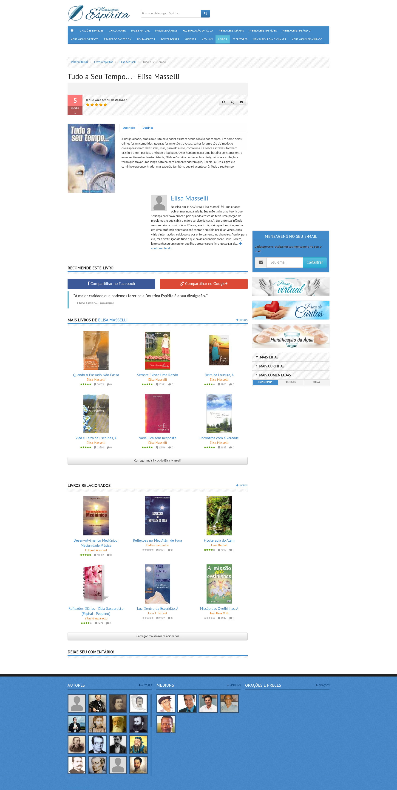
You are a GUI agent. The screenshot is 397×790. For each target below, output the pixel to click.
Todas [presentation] (316, 382)
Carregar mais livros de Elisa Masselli (157, 460)
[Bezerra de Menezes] (138, 724)
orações (323, 685)
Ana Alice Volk (219, 613)
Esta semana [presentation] (265, 382)
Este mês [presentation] (291, 382)
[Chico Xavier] (166, 703)
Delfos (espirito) (157, 545)
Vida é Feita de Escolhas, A (96, 438)
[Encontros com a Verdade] (219, 413)
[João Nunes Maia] (229, 703)
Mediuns (165, 685)
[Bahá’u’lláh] (118, 724)
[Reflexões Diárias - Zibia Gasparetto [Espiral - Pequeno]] (96, 584)
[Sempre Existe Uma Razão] (157, 350)
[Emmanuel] (97, 765)
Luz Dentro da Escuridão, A (157, 608)
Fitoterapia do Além (219, 540)
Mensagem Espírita (80, 787)
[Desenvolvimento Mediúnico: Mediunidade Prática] (96, 515)
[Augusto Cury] (76, 724)
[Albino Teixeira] (76, 703)
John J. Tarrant (157, 613)
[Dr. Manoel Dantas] (76, 765)
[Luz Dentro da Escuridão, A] (157, 584)
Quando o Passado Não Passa (96, 374)
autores (146, 685)
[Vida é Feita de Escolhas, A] (96, 413)
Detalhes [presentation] (148, 127)
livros (243, 320)
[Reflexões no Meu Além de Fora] (157, 515)
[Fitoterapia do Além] (219, 515)
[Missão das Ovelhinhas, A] (219, 584)
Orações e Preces (263, 685)
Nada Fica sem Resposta (157, 438)
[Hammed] (138, 765)
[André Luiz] (138, 703)
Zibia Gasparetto (96, 618)
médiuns (235, 685)
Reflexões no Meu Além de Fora (157, 540)
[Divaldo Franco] (187, 703)
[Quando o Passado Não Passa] (96, 350)
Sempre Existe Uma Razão (157, 374)
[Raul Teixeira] (166, 724)
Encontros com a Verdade (219, 438)
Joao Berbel (219, 545)
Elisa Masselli (189, 198)
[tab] (129, 128)
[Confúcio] (138, 744)
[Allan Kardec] (97, 703)
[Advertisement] (106, 227)
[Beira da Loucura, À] (219, 350)
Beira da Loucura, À (219, 374)
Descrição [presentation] (129, 127)
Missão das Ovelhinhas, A (219, 608)
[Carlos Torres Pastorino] (97, 744)
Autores (76, 685)
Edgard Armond (96, 550)
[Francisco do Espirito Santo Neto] (208, 703)
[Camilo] (76, 744)
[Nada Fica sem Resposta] (157, 413)
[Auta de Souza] (97, 724)
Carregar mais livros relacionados (157, 636)
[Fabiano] (118, 765)
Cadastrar (315, 262)
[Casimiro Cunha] (118, 744)
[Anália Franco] (118, 703)
